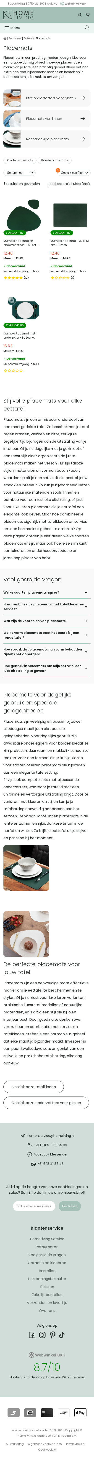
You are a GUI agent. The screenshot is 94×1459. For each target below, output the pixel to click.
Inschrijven (70, 1206)
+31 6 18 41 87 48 (51, 1163)
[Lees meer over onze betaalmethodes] (14, 1412)
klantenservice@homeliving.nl (50, 1135)
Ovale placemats (20, 160)
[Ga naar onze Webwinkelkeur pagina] (72, 3)
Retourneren (47, 1247)
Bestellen (47, 1270)
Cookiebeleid (47, 1449)
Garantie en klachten (47, 1262)
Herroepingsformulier (47, 1278)
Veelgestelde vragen (47, 1254)
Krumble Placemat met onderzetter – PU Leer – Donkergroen (23, 331)
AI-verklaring (15, 1444)
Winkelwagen (88, 15)
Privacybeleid (75, 1444)
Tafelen (29, 38)
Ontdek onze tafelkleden (33, 1086)
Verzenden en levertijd (47, 1302)
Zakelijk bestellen (47, 1294)
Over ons (47, 1310)
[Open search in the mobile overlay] (88, 28)
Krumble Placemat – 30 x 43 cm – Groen (70, 239)
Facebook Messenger (51, 1154)
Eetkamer (15, 38)
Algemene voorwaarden (45, 1444)
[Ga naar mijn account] (80, 15)
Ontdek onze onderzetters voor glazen (46, 1102)
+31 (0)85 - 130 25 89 (50, 1145)
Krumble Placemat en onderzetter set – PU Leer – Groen (23, 239)
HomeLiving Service (47, 1239)
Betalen (47, 1286)
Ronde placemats (54, 160)
